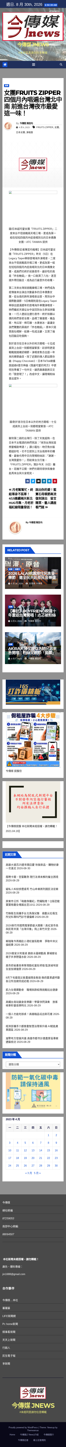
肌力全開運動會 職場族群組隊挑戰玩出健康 (32, 989)
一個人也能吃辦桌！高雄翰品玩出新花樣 (29, 1014)
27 (33, 1165)
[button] (61, 64)
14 (40, 1150)
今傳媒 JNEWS (33, 45)
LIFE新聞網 (9, 1316)
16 (56, 1150)
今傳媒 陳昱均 (26, 123)
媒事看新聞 (8, 1332)
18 (17, 1158)
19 (25, 1158)
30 (56, 1165)
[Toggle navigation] (33, 64)
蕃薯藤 (6, 1308)
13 (33, 1150)
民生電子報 (8, 1355)
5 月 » (37, 1173)
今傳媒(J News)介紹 (29, 1434)
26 (25, 1165)
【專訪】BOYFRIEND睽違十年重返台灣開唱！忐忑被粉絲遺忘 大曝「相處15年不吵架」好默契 (32, 617)
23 (56, 1158)
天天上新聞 (8, 1340)
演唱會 (29, 132)
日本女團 (20, 132)
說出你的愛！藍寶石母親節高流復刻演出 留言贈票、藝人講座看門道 (45, 498)
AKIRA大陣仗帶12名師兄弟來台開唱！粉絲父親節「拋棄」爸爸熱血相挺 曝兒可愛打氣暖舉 (32, 654)
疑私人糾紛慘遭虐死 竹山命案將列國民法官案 (32, 889)
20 (33, 1158)
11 (17, 1150)
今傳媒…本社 (10, 1300)
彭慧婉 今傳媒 (35, 583)
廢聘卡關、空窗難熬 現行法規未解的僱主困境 (32, 877)
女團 (56, 127)
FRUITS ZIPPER (44, 127)
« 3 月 (28, 1173)
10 (9, 1150)
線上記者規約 (39, 1440)
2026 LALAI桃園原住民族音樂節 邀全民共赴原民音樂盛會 (32, 577)
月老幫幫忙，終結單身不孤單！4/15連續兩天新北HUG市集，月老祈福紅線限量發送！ (21, 498)
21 (40, 1158)
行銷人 (6, 1347)
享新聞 (6, 1363)
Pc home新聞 (10, 1324)
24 (9, 1165)
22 (48, 1158)
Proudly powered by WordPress (23, 1427)
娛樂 (6, 85)
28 (40, 1165)
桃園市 (17, 569)
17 (9, 1158)
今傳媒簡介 (49, 1434)
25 (17, 1165)
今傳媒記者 (23, 1440)
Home (12, 1434)
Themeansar (32, 1430)
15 (48, 1150)
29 (48, 1165)
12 (25, 1150)
